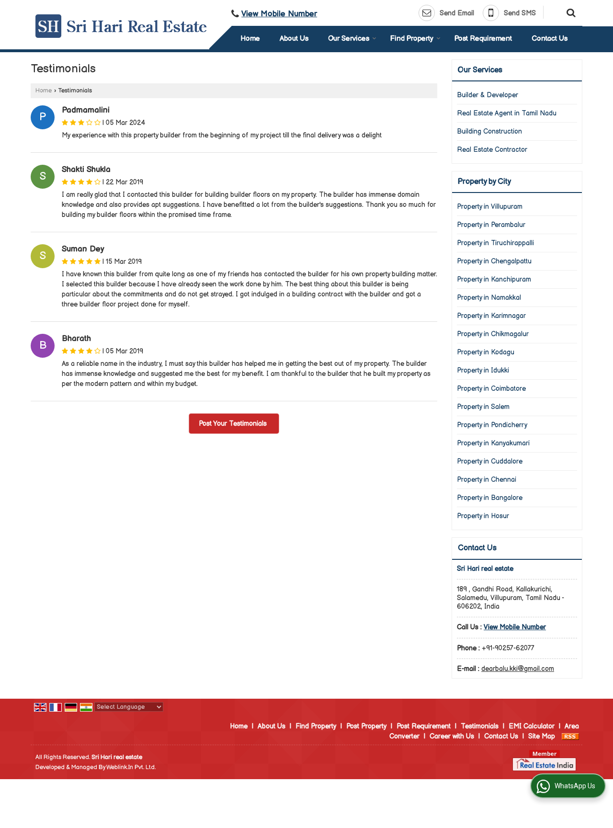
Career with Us (452, 736)
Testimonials (480, 726)
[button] (279, 14)
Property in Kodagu (485, 352)
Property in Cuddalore (489, 461)
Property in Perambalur (491, 225)
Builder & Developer (487, 95)
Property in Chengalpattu (494, 261)
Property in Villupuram (489, 207)
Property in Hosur (483, 516)
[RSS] (570, 736)
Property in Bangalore (489, 498)
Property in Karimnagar (491, 316)
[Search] (570, 12)
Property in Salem (483, 407)
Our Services (348, 38)
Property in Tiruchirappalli (495, 243)
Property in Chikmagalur (493, 334)
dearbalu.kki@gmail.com (517, 669)
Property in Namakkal (489, 298)
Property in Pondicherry (492, 425)
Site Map (541, 736)
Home (250, 38)
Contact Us (550, 38)
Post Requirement (483, 38)
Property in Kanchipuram (494, 279)
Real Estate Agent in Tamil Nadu (506, 113)
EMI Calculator (532, 726)
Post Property (366, 726)
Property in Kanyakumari (493, 443)
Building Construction (489, 131)
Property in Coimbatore (491, 389)
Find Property (411, 38)
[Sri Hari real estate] (121, 26)
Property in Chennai (486, 480)
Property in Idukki (483, 370)
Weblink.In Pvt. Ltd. (131, 767)
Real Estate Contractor (492, 150)
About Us (294, 38)
